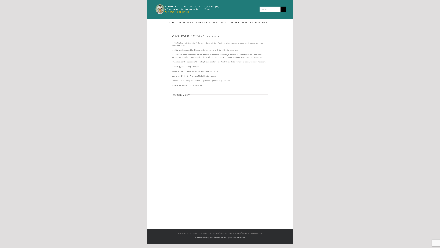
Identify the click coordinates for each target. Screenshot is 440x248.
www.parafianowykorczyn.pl (219, 238)
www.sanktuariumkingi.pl (237, 238)
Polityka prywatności (201, 238)
